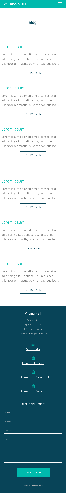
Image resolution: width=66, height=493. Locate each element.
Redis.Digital (37, 486)
